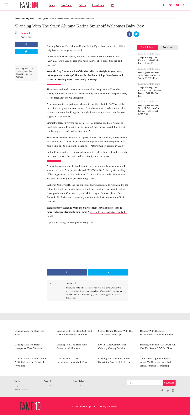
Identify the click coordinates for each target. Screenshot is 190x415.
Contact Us (48, 381)
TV (112, 5)
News (52, 5)
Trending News (28, 19)
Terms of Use (77, 386)
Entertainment (98, 5)
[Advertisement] (87, 246)
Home (17, 19)
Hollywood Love (20, 389)
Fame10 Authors (50, 386)
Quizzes (82, 5)
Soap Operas (66, 5)
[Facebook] (129, 34)
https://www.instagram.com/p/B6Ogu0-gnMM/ (70, 222)
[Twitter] (136, 34)
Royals (17, 381)
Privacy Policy (78, 381)
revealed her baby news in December (102, 89)
